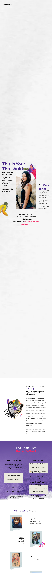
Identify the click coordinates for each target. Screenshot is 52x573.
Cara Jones (7, 4)
